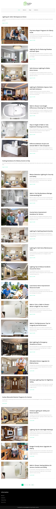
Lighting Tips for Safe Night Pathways (41, 429)
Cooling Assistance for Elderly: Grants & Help (16, 161)
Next (32, 484)
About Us (2, 495)
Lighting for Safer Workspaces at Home (14, 17)
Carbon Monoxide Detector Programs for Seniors (17, 397)
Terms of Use (3, 502)
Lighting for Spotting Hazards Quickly (41, 231)
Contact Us (3, 497)
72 (29, 484)
